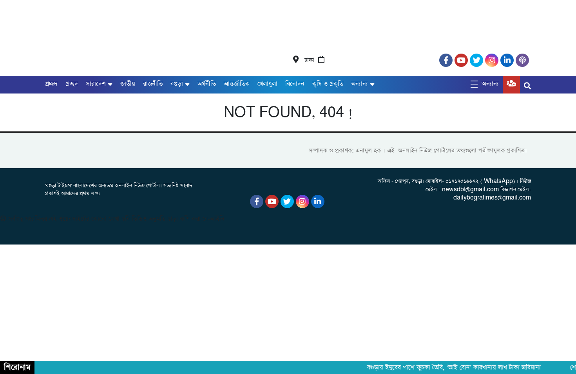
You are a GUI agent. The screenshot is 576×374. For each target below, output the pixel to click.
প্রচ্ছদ (51, 83)
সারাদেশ (96, 83)
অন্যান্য (359, 83)
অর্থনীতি (206, 83)
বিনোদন (294, 83)
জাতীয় (127, 83)
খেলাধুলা (267, 83)
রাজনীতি (153, 83)
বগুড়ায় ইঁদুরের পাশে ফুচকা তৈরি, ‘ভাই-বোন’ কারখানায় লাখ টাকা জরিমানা (451, 367)
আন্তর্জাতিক (237, 83)
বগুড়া (176, 83)
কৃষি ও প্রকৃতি (327, 83)
